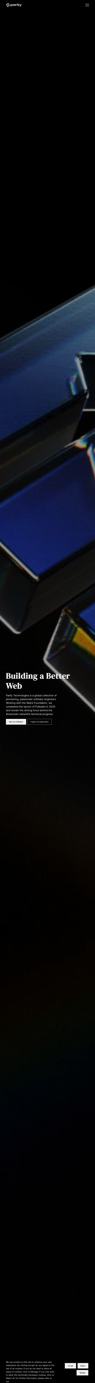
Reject (83, 1366)
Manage (82, 1372)
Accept (70, 1366)
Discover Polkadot (16, 722)
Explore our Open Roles (39, 722)
